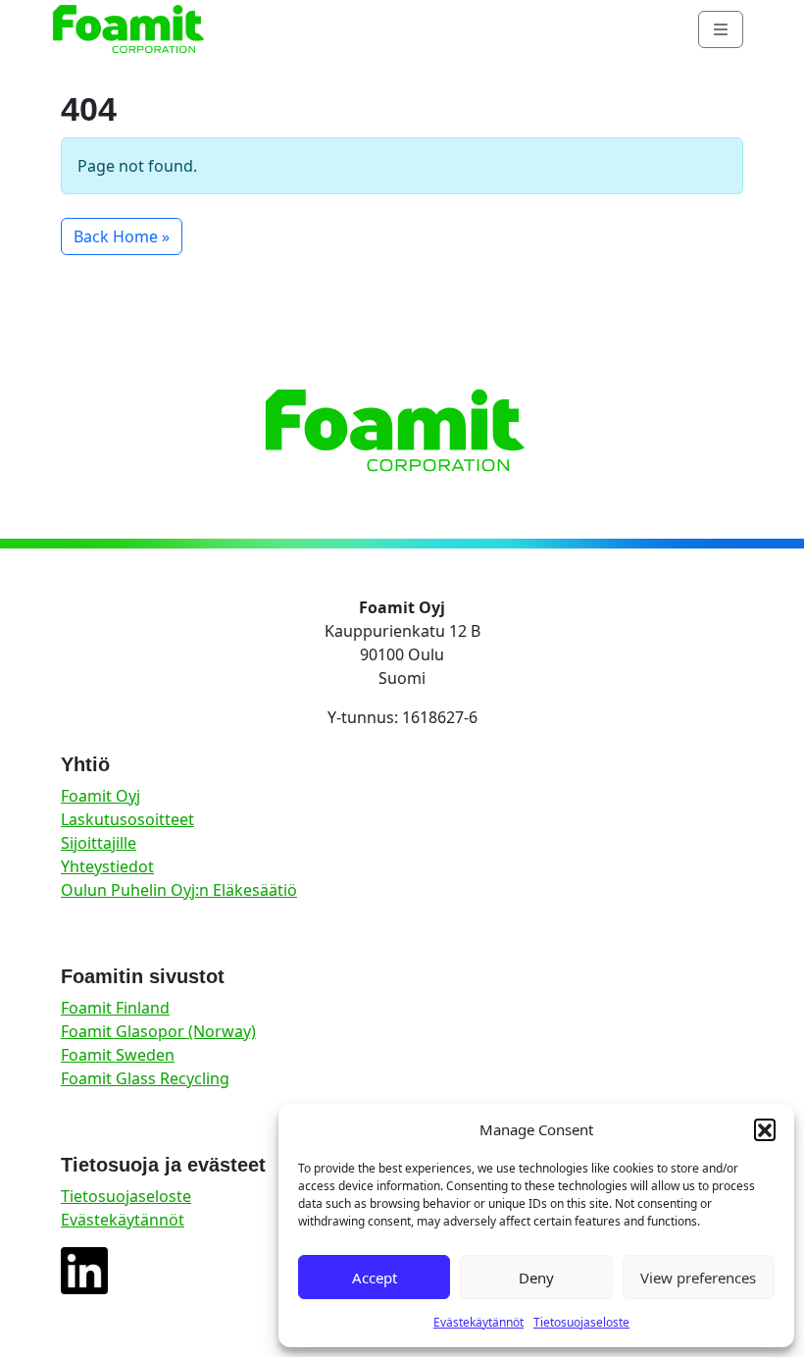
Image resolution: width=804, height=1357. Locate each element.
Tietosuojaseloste (581, 1322)
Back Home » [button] (122, 236)
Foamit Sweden (118, 1055)
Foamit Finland (115, 1007)
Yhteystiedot (107, 866)
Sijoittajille (98, 843)
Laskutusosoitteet (127, 819)
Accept (374, 1277)
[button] (765, 1129)
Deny (536, 1277)
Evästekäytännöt (478, 1322)
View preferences (698, 1277)
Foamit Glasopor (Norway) (158, 1031)
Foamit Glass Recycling (145, 1078)
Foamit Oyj (100, 796)
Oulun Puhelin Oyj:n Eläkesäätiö (179, 890)
